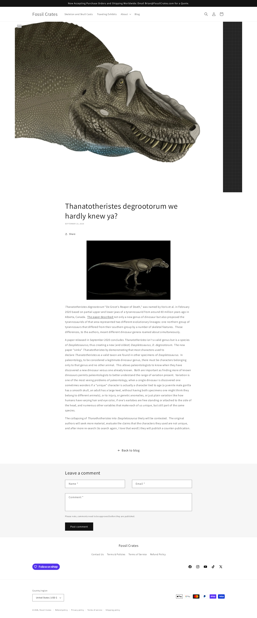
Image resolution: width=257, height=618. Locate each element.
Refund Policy (158, 554)
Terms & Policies (116, 554)
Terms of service (94, 610)
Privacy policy (77, 610)
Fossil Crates (45, 610)
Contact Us (97, 554)
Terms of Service (137, 554)
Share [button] (72, 234)
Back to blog (131, 450)
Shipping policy (113, 610)
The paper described (100, 317)
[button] (126, 14)
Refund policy (61, 610)
